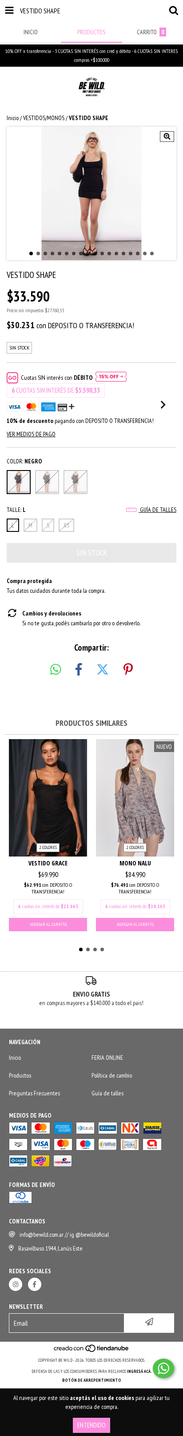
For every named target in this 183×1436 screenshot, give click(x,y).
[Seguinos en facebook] (34, 1284)
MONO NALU (135, 863)
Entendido (91, 1425)
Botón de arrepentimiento (91, 1380)
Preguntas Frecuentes (34, 1093)
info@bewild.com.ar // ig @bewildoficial (64, 1235)
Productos (20, 1075)
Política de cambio (112, 1075)
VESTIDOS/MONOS (43, 118)
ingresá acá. (139, 1371)
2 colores (48, 847)
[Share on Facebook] (78, 670)
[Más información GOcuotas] (111, 377)
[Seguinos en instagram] (15, 1284)
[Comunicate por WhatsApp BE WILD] (163, 1368)
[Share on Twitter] (102, 670)
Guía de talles (157, 510)
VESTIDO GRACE (48, 863)
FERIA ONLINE (107, 1058)
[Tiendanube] (92, 1351)
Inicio (13, 118)
